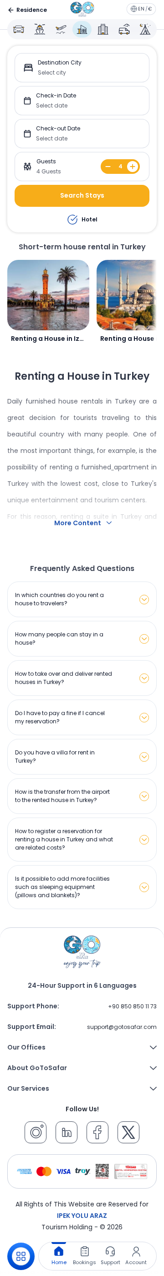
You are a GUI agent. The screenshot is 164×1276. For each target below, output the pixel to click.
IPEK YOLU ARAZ (82, 1215)
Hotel (89, 219)
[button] (82, 67)
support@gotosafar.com (122, 1027)
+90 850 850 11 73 (132, 1006)
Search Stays (82, 195)
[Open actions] (21, 1256)
